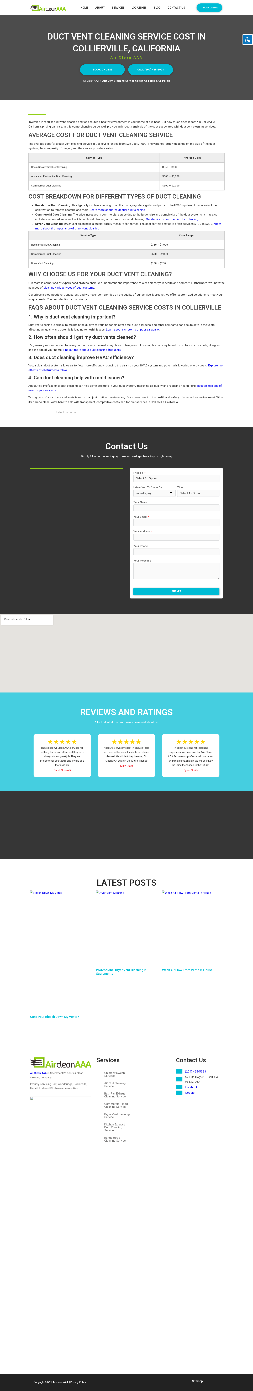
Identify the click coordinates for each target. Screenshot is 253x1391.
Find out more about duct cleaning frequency (92, 349)
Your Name (140, 502)
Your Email (140, 517)
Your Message (142, 560)
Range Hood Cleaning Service (115, 1139)
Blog (157, 7)
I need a (138, 473)
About (100, 7)
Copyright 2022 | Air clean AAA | (52, 1382)
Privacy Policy (78, 1382)
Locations (139, 7)
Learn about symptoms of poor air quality (132, 329)
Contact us (176, 7)
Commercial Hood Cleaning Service (116, 1105)
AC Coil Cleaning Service (115, 1084)
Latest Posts (126, 883)
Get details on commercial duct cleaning (172, 219)
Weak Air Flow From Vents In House (187, 970)
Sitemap (197, 1381)
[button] (209, 7)
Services (118, 7)
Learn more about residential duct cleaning (117, 210)
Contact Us (191, 1060)
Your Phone (140, 546)
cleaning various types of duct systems (69, 287)
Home (84, 7)
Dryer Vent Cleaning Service (117, 1115)
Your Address (142, 531)
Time (180, 487)
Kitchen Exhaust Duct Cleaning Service (114, 1127)
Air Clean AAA (91, 80)
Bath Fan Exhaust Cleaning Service (115, 1095)
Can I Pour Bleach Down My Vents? (54, 1017)
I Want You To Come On (147, 487)
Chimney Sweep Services (114, 1074)
